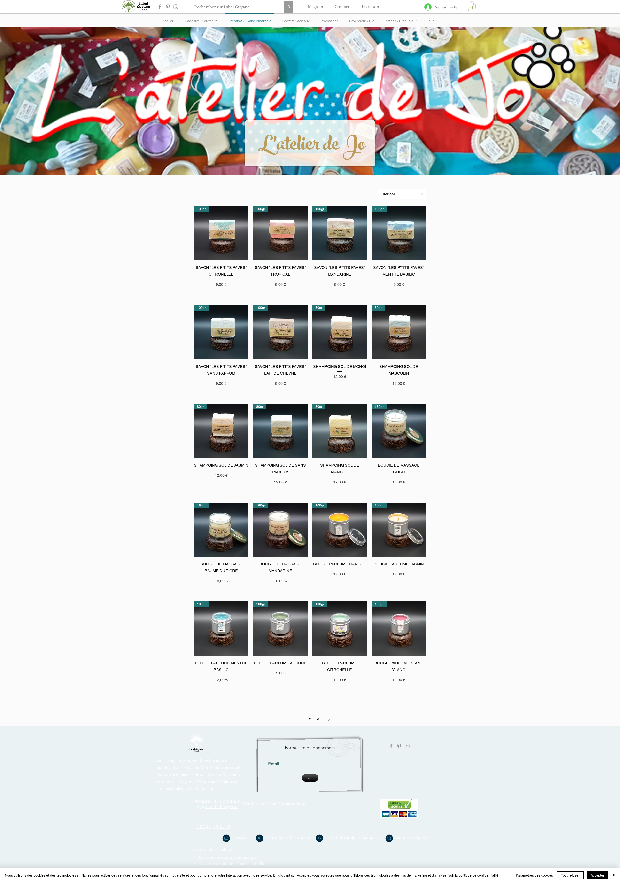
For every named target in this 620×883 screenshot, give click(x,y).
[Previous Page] (291, 719)
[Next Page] (329, 719)
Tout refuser (570, 875)
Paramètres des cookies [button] (534, 875)
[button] (472, 6)
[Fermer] (614, 875)
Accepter (597, 875)
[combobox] (402, 194)
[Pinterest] (168, 7)
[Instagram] (176, 7)
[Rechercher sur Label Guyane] (288, 7)
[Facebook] (160, 7)
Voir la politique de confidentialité (473, 875)
